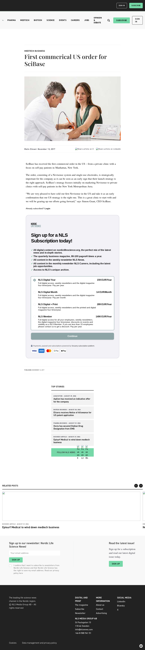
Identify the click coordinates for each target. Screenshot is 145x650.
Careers (75, 20)
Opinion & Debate (98, 20)
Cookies (12, 642)
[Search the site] (108, 20)
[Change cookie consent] (141, 646)
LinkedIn (121, 601)
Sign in (122, 5)
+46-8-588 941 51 (83, 633)
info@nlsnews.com (84, 629)
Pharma (11, 20)
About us (100, 604)
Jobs (86, 20)
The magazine (81, 604)
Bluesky (121, 605)
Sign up (16, 559)
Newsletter (80, 613)
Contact (99, 609)
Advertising (101, 613)
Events (62, 20)
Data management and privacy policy (39, 642)
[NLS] (3, 20)
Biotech (38, 20)
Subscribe (136, 5)
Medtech (24, 20)
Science (51, 20)
